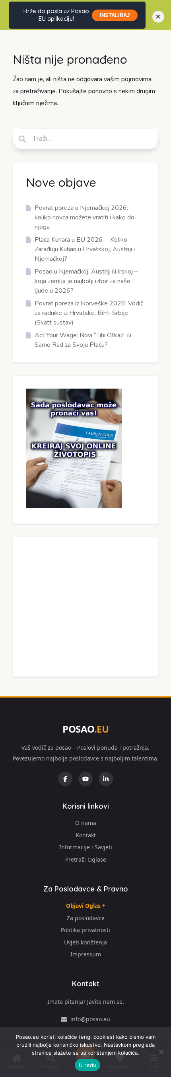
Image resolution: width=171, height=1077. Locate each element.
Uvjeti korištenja (85, 942)
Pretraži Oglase (85, 859)
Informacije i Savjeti (85, 847)
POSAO (85, 728)
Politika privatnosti (85, 930)
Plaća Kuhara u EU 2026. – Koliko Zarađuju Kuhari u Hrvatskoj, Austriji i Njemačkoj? (85, 249)
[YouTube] (85, 779)
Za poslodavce (86, 918)
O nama (85, 823)
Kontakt (86, 835)
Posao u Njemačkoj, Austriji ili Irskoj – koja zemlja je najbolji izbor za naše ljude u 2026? (86, 281)
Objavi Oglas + (85, 905)
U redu (88, 1065)
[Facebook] (65, 779)
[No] (161, 1052)
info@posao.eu (90, 1019)
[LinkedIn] (106, 779)
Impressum (85, 954)
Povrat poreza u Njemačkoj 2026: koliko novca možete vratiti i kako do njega (84, 217)
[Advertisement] (85, 607)
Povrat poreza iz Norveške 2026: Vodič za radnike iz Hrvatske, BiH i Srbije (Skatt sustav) (89, 313)
